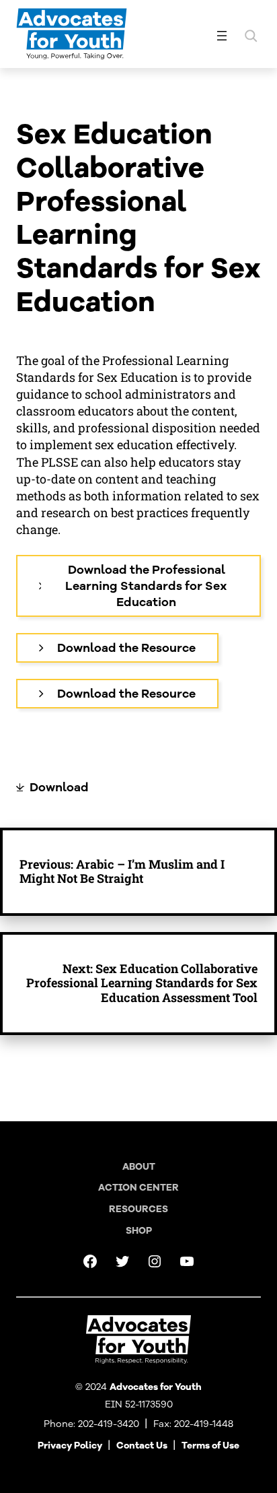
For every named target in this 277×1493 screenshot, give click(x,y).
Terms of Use (210, 1445)
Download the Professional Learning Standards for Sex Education (146, 586)
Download (59, 787)
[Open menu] (222, 36)
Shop (139, 1230)
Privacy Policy (70, 1445)
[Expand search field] (251, 36)
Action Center (138, 1187)
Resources (138, 1209)
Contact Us (141, 1445)
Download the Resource (126, 648)
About (138, 1166)
